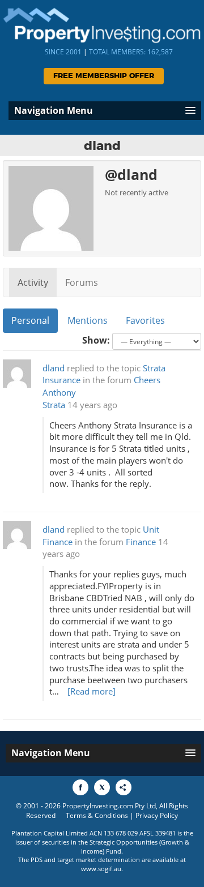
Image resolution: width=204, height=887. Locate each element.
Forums (81, 282)
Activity (33, 282)
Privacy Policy (156, 815)
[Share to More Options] (123, 787)
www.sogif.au (101, 868)
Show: (96, 340)
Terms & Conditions (97, 815)
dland (53, 368)
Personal (30, 320)
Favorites (145, 320)
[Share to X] (102, 787)
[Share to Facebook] (80, 787)
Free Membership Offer (103, 76)
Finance (141, 542)
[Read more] (91, 691)
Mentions (87, 320)
